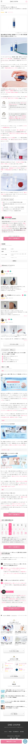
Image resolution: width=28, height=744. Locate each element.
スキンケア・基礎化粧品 (6, 615)
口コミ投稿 (25, 741)
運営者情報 (22, 731)
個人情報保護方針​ (16, 731)
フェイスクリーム (14, 615)
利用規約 (10, 731)
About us (5, 731)
